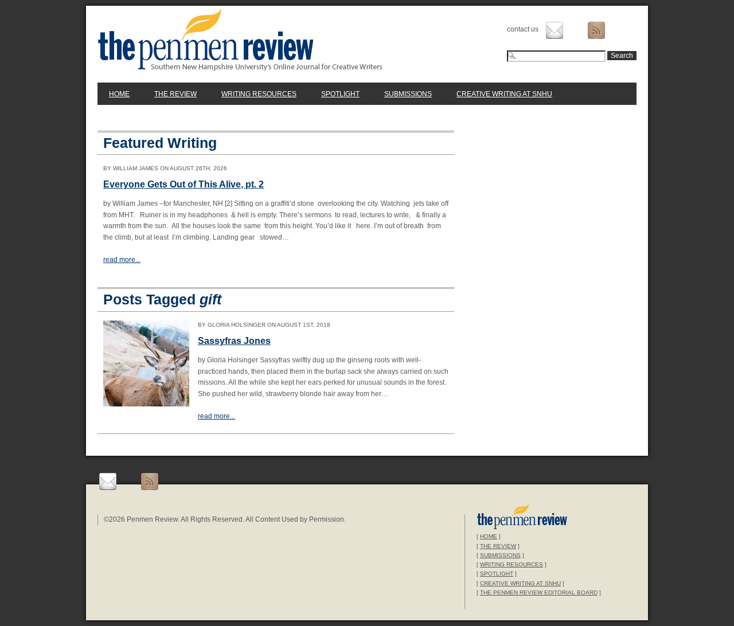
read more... (121, 260)
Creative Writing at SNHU (504, 94)
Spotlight (340, 94)
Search (622, 56)
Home (119, 94)
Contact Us (554, 30)
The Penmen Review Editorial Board (539, 592)
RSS (596, 30)
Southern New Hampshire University (522, 518)
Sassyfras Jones (234, 341)
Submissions (408, 94)
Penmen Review (240, 39)
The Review (175, 94)
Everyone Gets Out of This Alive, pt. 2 (183, 184)
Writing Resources (258, 94)
